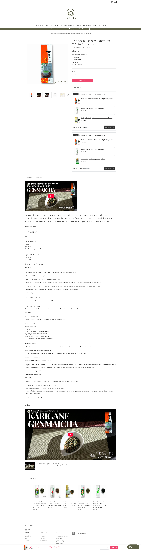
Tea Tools (57, 25)
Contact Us (97, 25)
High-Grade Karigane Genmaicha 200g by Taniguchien (97, 98)
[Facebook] (72, 87)
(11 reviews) (82, 54)
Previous (26, 94)
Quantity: (74, 71)
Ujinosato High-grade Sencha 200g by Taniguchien (99, 505)
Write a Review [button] (89, 54)
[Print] (78, 87)
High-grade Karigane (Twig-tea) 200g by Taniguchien (39, 505)
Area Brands (68, 25)
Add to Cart (39, 491)
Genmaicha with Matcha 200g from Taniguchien (84, 505)
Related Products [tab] (31, 479)
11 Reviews (39, 177)
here (39, 374)
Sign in (126, 2)
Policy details (74, 308)
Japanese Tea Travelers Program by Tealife (53, 388)
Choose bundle (109, 127)
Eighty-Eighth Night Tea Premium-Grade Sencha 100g (97, 118)
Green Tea (38, 25)
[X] (81, 87)
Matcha (48, 25)
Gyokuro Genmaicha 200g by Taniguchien (69, 504)
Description (30, 177)
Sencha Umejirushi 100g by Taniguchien (93, 159)
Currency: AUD (7, 2)
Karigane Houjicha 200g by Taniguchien (93, 108)
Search (120, 2)
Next (68, 94)
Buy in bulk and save (77, 64)
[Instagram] (112, 2)
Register (131, 2)
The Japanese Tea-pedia (83, 25)
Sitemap (27, 540)
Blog (104, 25)
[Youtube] (115, 2)
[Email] (75, 87)
